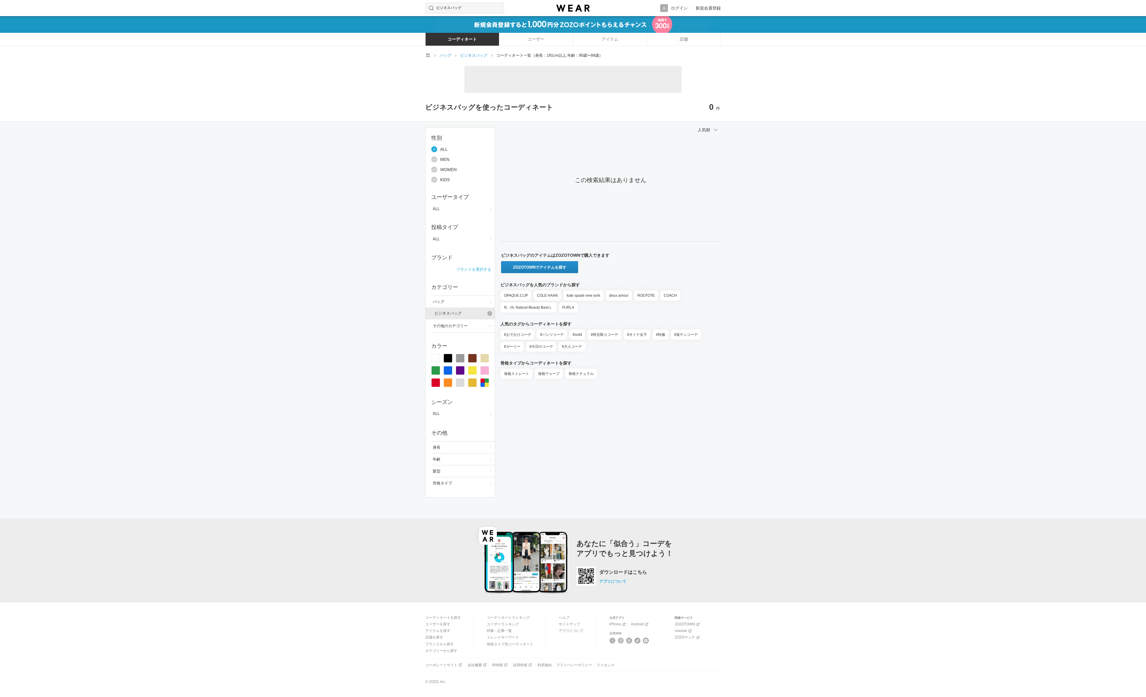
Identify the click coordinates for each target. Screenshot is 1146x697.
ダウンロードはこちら (623, 572)
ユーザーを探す (437, 624)
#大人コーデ (572, 346)
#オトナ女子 (637, 335)
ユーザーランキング (503, 624)
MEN (444, 159)
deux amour (619, 295)
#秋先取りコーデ (604, 335)
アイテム (610, 39)
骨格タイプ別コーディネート (510, 644)
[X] (612, 641)
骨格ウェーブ (549, 374)
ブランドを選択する (473, 269)
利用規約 (544, 665)
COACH (670, 295)
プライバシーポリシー (574, 665)
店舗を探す (434, 637)
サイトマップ (569, 624)
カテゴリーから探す (441, 651)
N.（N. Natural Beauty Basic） (528, 307)
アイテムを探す (437, 631)
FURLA (568, 307)
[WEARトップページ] (428, 55)
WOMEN (448, 169)
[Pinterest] (646, 641)
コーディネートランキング (508, 618)
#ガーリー (512, 346)
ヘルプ (564, 618)
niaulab (681, 631)
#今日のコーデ (541, 346)
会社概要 (475, 665)
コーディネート (462, 39)
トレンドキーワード (503, 637)
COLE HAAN (547, 295)
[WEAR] (573, 8)
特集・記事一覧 (499, 631)
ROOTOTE (646, 295)
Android (637, 624)
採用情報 (520, 665)
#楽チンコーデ (686, 335)
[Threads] (629, 641)
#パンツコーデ (552, 335)
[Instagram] (621, 641)
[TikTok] (637, 641)
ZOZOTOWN (685, 624)
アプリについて (612, 581)
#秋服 (660, 335)
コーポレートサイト (441, 665)
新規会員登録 (708, 8)
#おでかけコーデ (517, 335)
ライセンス (605, 665)
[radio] (436, 358)
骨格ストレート (516, 374)
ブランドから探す (439, 644)
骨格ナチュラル (581, 374)
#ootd (577, 335)
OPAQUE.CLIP (516, 295)
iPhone (615, 624)
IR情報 (497, 665)
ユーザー (536, 39)
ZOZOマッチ (685, 637)
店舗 (684, 39)
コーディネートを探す (443, 618)
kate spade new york (583, 295)
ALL (444, 149)
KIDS (445, 179)
